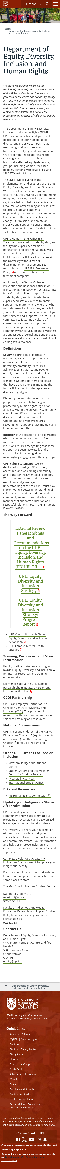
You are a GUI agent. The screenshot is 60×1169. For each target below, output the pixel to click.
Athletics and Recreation (23, 1074)
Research (15, 1084)
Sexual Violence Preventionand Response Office (25, 1106)
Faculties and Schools (22, 1089)
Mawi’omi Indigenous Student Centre (27, 764)
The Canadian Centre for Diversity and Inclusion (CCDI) (25, 707)
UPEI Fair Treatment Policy (26, 270)
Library (14, 1059)
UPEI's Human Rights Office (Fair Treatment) (23, 240)
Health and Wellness (21, 1099)
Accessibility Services (22, 778)
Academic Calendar (21, 1034)
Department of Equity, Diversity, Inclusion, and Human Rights (30, 32)
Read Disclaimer (9, 1160)
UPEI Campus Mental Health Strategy (26, 647)
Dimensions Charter (16, 735)
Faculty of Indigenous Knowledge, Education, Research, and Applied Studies (29, 909)
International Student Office (26, 782)
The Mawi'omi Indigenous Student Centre (29, 886)
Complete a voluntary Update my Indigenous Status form (24, 860)
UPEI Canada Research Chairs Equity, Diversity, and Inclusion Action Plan (28, 638)
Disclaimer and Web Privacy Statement (24, 1157)
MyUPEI (14, 1039)
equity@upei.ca (12, 961)
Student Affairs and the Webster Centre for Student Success (29, 772)
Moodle (14, 1079)
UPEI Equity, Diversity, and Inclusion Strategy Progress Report (30, 612)
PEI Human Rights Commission (28, 795)
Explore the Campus (21, 1064)
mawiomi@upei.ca (14, 897)
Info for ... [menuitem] (29, 5)
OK (4, 1165)
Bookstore (15, 1044)
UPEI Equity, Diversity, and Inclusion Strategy (30, 583)
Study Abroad (17, 1054)
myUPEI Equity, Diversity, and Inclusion (27, 670)
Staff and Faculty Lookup (23, 1049)
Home (8, 28)
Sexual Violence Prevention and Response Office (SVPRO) (28, 284)
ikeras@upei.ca (12, 919)
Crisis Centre (17, 1069)
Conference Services (21, 1094)
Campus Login (29, 1039)
